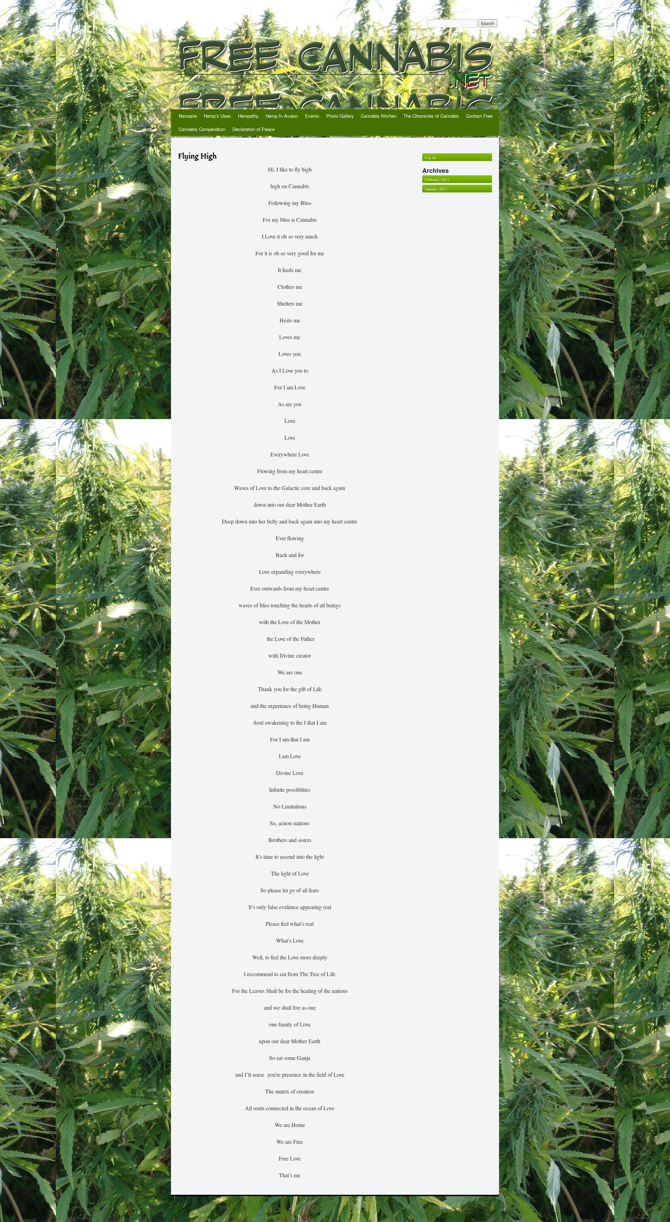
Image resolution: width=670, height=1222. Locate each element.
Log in (430, 157)
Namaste (188, 115)
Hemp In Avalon (282, 115)
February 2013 (437, 179)
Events (312, 115)
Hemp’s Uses (217, 115)
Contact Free (479, 115)
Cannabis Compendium (202, 129)
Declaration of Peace (253, 129)
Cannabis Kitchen (378, 115)
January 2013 (436, 188)
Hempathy (248, 115)
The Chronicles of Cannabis (431, 115)
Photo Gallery (340, 115)
